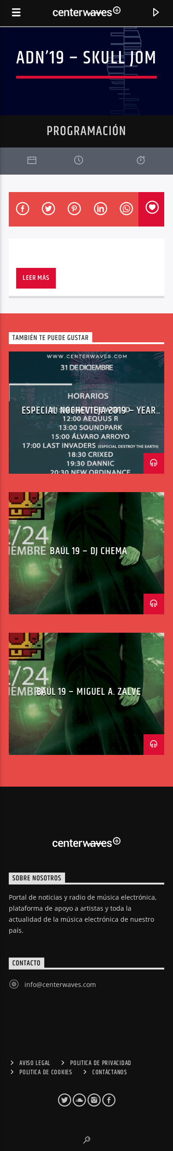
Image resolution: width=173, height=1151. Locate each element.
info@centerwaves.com (60, 984)
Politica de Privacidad (100, 1063)
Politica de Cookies (45, 1072)
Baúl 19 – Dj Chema (88, 551)
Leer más (36, 277)
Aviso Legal (34, 1063)
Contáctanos (109, 1072)
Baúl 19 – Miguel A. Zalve (89, 692)
